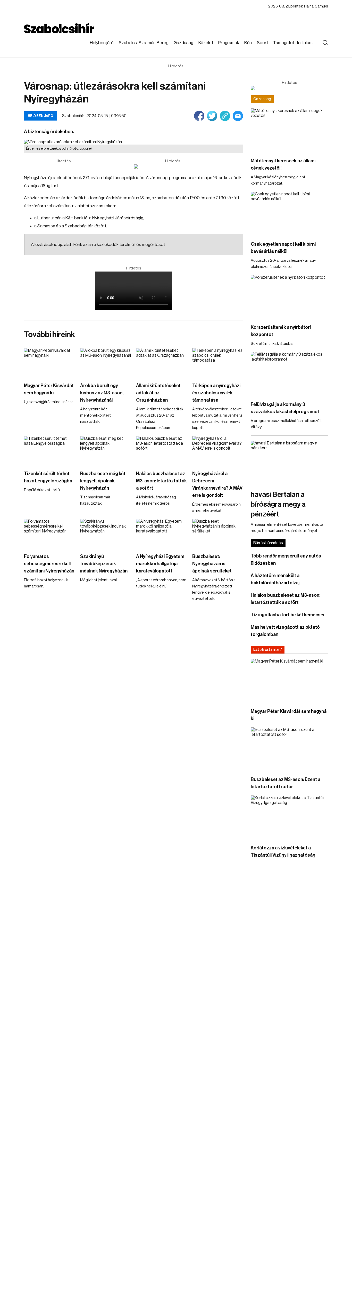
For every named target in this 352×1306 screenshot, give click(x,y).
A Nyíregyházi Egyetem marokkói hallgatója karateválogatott (160, 563)
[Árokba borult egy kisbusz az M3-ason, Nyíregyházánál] (105, 362)
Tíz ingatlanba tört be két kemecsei (287, 614)
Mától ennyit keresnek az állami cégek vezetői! (283, 164)
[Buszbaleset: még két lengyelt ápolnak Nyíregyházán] (105, 450)
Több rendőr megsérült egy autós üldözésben (286, 560)
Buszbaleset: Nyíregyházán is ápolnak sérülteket (212, 563)
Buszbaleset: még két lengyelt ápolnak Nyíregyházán (102, 480)
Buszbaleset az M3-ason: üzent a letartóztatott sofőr (285, 783)
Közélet (205, 43)
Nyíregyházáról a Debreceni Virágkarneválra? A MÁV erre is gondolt (217, 484)
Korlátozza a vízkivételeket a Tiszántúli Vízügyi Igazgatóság (283, 851)
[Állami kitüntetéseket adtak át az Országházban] (161, 362)
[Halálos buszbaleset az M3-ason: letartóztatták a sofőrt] (161, 450)
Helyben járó (102, 43)
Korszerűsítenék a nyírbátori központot (281, 331)
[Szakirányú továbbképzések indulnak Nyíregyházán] (105, 533)
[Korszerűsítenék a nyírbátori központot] (289, 297)
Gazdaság (183, 43)
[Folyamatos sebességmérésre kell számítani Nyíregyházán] (49, 533)
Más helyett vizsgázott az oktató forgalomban (285, 631)
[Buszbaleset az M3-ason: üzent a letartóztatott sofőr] (289, 749)
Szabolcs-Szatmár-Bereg (144, 43)
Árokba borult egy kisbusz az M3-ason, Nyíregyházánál (101, 392)
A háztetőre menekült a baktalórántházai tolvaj (275, 579)
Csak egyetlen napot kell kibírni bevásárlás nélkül (283, 248)
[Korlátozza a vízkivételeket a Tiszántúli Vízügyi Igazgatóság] (289, 817)
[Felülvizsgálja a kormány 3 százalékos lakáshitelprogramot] (289, 374)
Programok (228, 43)
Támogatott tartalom (293, 43)
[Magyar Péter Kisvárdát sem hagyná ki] (49, 362)
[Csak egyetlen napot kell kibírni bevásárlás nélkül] (289, 213)
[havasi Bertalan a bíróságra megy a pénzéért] (289, 462)
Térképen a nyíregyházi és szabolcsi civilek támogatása (216, 392)
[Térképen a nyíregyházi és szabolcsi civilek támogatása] (217, 362)
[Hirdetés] (172, 166)
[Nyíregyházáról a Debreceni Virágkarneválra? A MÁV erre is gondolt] (217, 450)
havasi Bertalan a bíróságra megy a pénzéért (278, 504)
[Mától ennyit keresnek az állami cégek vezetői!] (289, 130)
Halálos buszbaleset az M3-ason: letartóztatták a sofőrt (161, 480)
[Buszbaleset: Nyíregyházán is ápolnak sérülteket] (217, 533)
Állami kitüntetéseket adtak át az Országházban (158, 392)
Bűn (248, 43)
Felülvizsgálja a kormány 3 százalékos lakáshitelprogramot (285, 408)
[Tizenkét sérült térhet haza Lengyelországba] (49, 450)
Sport (262, 43)
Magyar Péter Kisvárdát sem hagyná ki (49, 389)
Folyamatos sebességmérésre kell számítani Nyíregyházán (49, 563)
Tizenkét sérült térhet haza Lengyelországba (48, 477)
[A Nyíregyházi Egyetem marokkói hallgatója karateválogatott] (161, 533)
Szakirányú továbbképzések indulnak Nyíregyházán (104, 563)
